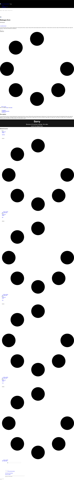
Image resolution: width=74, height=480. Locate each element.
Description (4, 110)
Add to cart (2, 31)
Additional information (5, 111)
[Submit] (68, 477)
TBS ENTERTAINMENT (11, 471)
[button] (4, 212)
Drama (7, 107)
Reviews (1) (4, 112)
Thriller (11, 107)
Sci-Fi (3, 298)
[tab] (38, 110)
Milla (2, 217)
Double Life (3, 134)
